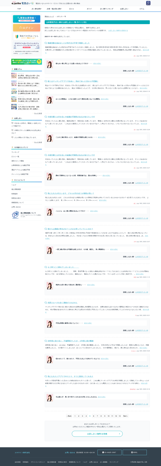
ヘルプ (14, 185)
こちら (20, 53)
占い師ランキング (106, 9)
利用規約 (15, 194)
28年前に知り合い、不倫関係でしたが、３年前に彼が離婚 (70, 341)
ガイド (89, 9)
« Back (69, 416)
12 (116, 416)
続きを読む (97, 63)
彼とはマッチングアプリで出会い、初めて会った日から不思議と (73, 81)
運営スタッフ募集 (18, 161)
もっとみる (38, 113)
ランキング (15, 152)
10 (108, 416)
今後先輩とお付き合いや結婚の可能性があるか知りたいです (71, 116)
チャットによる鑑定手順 (20, 174)
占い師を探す (37, 9)
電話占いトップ (49, 16)
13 (120, 416)
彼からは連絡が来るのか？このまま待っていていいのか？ (70, 229)
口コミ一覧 (15, 156)
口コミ (71, 9)
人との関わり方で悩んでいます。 (25, 137)
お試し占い (124, 9)
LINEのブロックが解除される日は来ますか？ (26, 131)
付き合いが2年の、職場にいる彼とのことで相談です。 (27, 124)
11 (112, 416)
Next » (125, 416)
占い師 (141, 71)
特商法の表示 (16, 198)
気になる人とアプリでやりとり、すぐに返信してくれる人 (70, 376)
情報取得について (18, 202)
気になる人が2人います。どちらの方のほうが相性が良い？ (71, 193)
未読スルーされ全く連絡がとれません (62, 302)
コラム (141, 9)
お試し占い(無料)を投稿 (97, 433)
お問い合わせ (16, 207)
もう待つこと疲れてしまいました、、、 (63, 267)
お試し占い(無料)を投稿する (118, 30)
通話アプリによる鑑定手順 (21, 170)
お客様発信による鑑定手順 (21, 165)
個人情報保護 (16, 189)
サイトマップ (114, 462)
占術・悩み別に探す (54, 9)
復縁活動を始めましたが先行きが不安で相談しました (69, 43)
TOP (19, 9)
